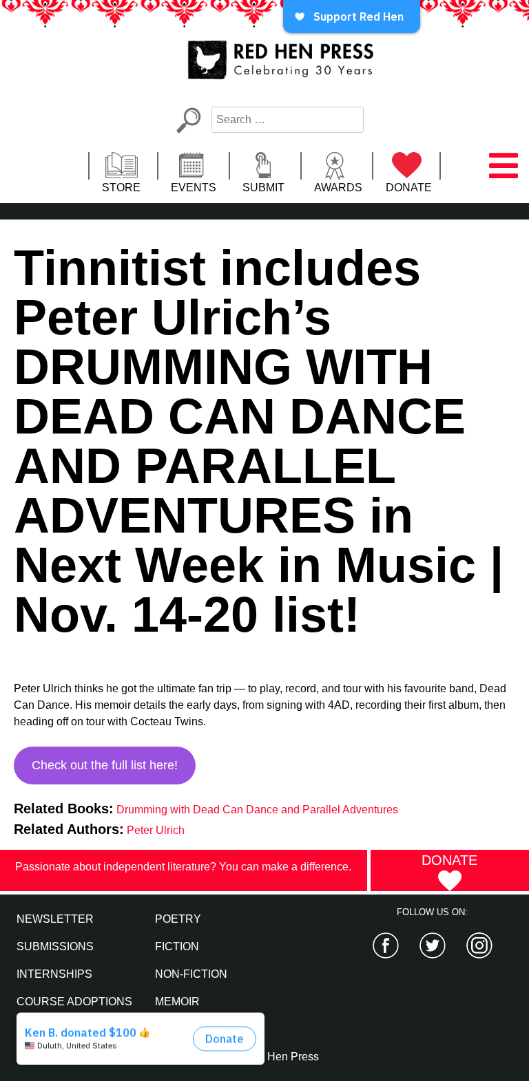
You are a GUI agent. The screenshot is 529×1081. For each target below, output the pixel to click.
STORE (121, 187)
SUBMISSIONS (55, 946)
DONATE (409, 187)
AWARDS (338, 187)
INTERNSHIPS (54, 974)
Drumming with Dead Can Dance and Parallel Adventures (257, 809)
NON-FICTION (191, 974)
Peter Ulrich (156, 830)
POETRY (178, 919)
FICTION (177, 946)
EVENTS (193, 187)
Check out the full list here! (105, 765)
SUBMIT (263, 187)
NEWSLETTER (55, 919)
